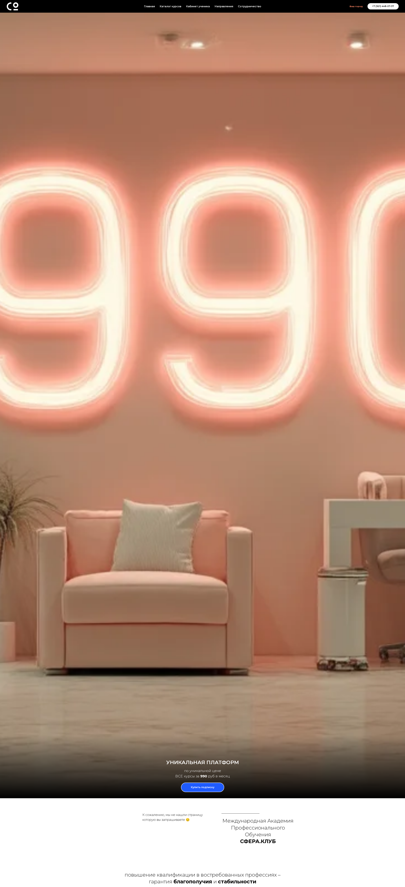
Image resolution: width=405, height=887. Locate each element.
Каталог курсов (170, 6)
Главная (149, 6)
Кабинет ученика (198, 6)
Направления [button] (224, 6)
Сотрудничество (249, 6)
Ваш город (356, 6)
